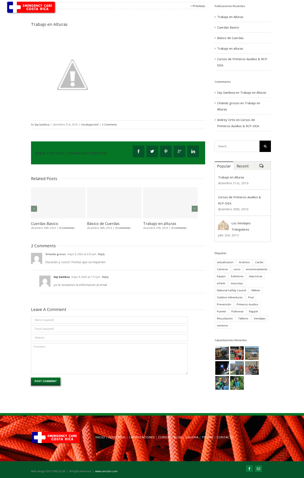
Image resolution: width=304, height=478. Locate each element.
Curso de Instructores (106, 223)
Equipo (221, 276)
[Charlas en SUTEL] (222, 353)
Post (251, 297)
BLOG (218, 10)
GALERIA (236, 10)
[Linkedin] (193, 151)
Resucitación (225, 318)
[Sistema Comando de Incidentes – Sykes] (237, 353)
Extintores (237, 276)
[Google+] (179, 151)
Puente (221, 311)
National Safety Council (231, 290)
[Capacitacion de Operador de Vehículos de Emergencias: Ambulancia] (251, 353)
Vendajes (260, 318)
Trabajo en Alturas (253, 92)
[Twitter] (152, 151)
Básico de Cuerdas (230, 38)
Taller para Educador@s (164, 223)
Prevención (224, 304)
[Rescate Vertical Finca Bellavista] (237, 382)
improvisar (255, 276)
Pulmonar (237, 311)
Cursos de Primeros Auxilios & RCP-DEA (57, 225)
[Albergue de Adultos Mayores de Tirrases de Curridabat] (251, 368)
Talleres (243, 318)
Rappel (253, 311)
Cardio (259, 262)
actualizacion (225, 262)
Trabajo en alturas (230, 48)
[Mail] (258, 469)
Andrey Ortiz (226, 120)
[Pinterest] (166, 151)
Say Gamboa (42, 124)
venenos (222, 325)
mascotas (237, 283)
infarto (221, 283)
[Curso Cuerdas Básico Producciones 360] (222, 382)
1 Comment (66, 232)
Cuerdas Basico (228, 27)
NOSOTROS (139, 10)
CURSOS (200, 10)
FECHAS (256, 10)
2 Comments (109, 124)
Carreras (222, 269)
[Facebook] (138, 151)
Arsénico (244, 262)
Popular (224, 166)
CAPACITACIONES (171, 10)
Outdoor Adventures (230, 297)
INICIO (118, 10)
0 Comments (122, 228)
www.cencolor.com (106, 472)
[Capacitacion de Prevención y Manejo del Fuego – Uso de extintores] (237, 368)
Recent (243, 166)
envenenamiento (257, 269)
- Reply (100, 258)
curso (237, 269)
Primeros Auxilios (247, 304)
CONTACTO (279, 10)
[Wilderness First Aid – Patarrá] (222, 368)
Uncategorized (89, 124)
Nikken (255, 290)
